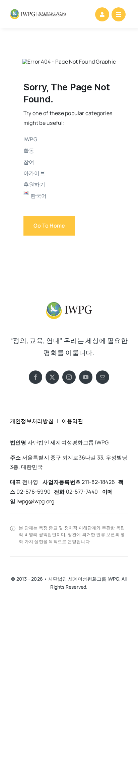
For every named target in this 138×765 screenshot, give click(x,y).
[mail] (102, 377)
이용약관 (72, 421)
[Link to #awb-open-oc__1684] (119, 14)
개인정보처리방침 (32, 421)
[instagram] (69, 377)
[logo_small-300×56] (38, 11)
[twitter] (52, 377)
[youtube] (85, 377)
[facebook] (35, 377)
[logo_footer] (69, 300)
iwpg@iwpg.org (35, 501)
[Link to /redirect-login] (102, 14)
